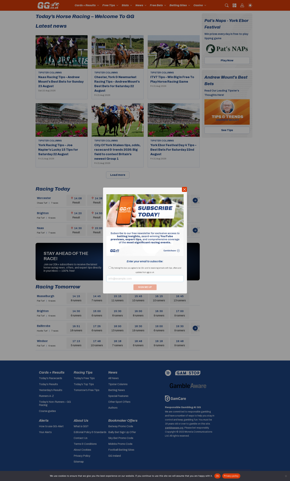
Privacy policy (231, 475)
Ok (217, 475)
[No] (285, 476)
